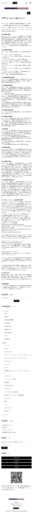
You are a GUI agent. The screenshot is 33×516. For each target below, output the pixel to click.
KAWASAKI (7, 339)
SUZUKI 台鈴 (8, 326)
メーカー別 (5, 311)
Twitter (16, 464)
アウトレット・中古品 (10, 379)
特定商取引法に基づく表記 (9, 432)
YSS (6, 335)
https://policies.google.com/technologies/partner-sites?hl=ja (15, 229)
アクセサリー (8, 376)
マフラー (7, 348)
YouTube (16, 467)
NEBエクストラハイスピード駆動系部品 (14, 395)
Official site (16, 458)
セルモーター (8, 398)
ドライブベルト (8, 361)
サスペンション (8, 407)
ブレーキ (7, 364)
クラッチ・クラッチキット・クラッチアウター (16, 358)
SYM (6, 313)
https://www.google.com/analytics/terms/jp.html (12, 224)
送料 (6, 401)
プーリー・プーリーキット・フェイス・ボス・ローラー (18, 354)
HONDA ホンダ (8, 329)
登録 (4, 447)
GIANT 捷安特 (8, 332)
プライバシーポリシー (8, 429)
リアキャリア (8, 388)
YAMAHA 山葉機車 (9, 319)
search (14, 3)
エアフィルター (8, 351)
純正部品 (7, 382)
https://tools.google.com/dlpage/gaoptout (11, 242)
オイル (6, 367)
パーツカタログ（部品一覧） (12, 392)
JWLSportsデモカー (9, 385)
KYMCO (7, 316)
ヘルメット (7, 345)
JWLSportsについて (7, 425)
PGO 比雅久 (8, 323)
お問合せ (5, 427)
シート (6, 404)
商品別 (4, 342)
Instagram (16, 461)
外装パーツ (7, 411)
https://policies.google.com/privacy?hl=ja (11, 232)
